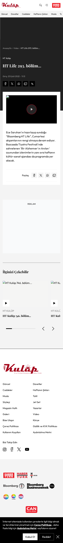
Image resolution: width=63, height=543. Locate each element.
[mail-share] (25, 83)
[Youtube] (27, 450)
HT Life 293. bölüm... (30, 48)
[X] (19, 450)
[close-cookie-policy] (57, 537)
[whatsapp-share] (19, 83)
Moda (53, 14)
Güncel (4, 14)
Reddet (46, 536)
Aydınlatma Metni (26, 528)
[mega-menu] (46, 5)
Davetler (15, 14)
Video (16, 48)
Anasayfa (7, 48)
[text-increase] (32, 83)
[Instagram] (5, 450)
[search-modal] (40, 5)
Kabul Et (30, 536)
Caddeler (26, 14)
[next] (53, 329)
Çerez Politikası (43, 524)
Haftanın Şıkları (41, 14)
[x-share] (12, 83)
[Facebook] (12, 450)
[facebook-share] (5, 83)
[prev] (43, 329)
